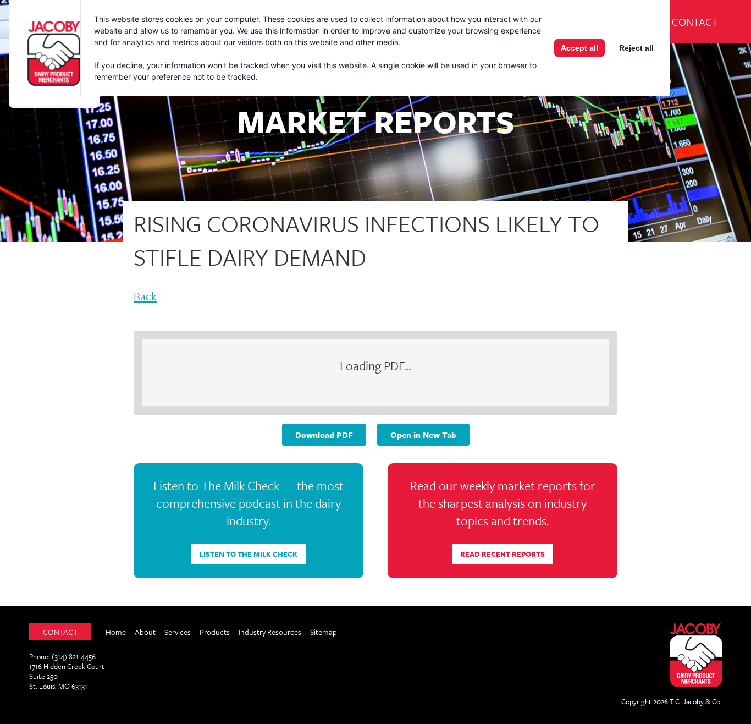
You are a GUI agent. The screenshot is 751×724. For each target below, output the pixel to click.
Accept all (579, 47)
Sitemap (323, 632)
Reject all (636, 47)
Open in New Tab (423, 435)
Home (116, 632)
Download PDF (324, 435)
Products (215, 632)
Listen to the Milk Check (248, 554)
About (145, 632)
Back (145, 297)
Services (177, 632)
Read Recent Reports (502, 554)
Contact (695, 21)
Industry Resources (270, 632)
